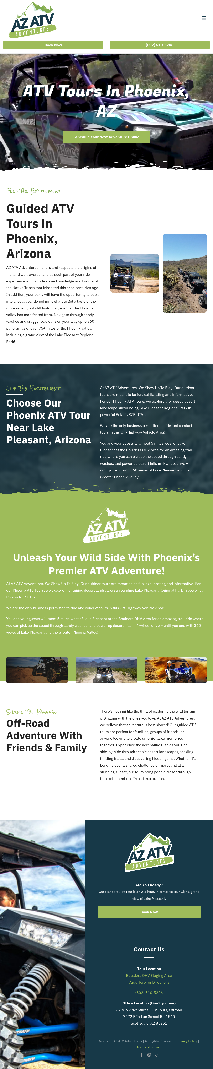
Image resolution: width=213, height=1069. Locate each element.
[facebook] (141, 1055)
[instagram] (149, 1055)
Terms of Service (149, 1047)
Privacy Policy (186, 1041)
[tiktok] (156, 1055)
